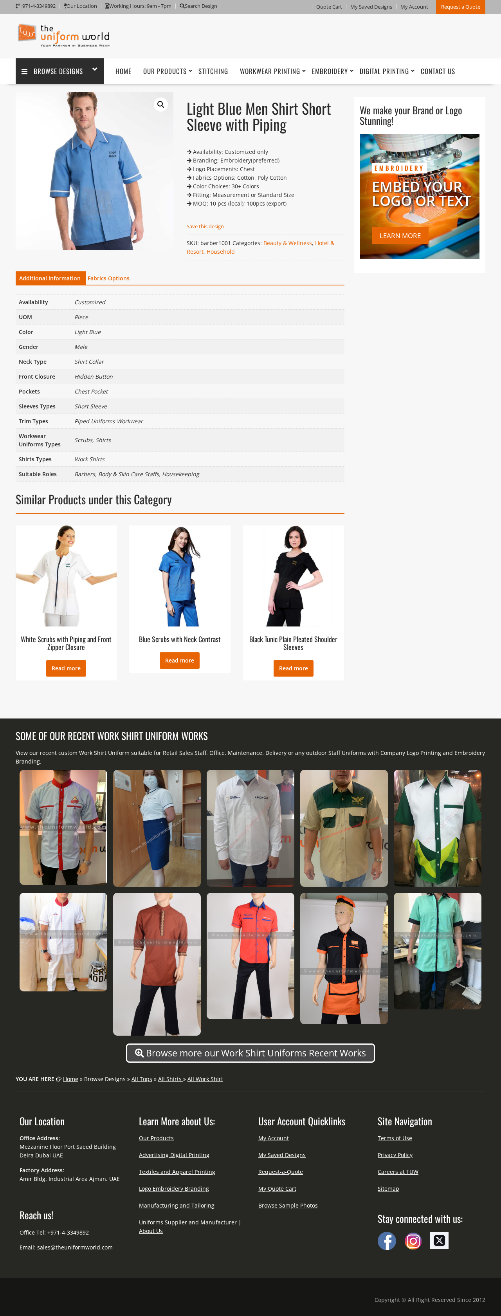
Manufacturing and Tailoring (176, 1205)
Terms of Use (395, 1138)
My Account (414, 6)
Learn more (400, 235)
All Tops (142, 1079)
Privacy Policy (395, 1155)
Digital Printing (384, 71)
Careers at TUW (398, 1171)
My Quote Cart (277, 1188)
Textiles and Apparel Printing (177, 1171)
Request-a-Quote (280, 1171)
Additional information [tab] (50, 278)
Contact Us (438, 71)
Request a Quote (460, 6)
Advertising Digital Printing (174, 1155)
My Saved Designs (371, 6)
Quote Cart (329, 6)
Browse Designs (58, 71)
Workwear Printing (270, 71)
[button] (161, 104)
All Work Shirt (205, 1079)
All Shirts (170, 1079)
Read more (66, 668)
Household (221, 251)
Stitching (213, 71)
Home (123, 71)
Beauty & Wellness (287, 243)
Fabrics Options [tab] (109, 278)
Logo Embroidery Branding (174, 1188)
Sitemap (388, 1188)
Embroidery (330, 71)
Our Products (165, 71)
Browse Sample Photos (288, 1205)
